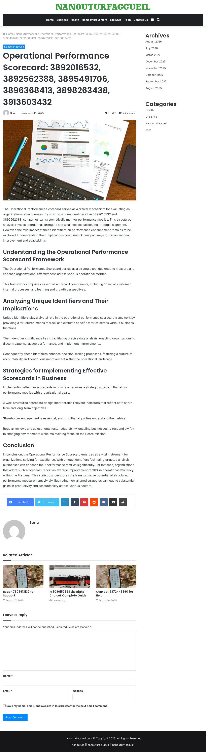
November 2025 (155, 68)
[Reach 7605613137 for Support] (23, 576)
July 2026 (151, 48)
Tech (127, 19)
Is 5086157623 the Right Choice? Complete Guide (68, 593)
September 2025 (156, 81)
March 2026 (153, 54)
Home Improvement (94, 19)
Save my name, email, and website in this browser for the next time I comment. (57, 705)
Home (50, 19)
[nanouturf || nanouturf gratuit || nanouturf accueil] (103, 7)
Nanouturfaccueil (26, 33)
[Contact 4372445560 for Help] (116, 576)
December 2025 (155, 61)
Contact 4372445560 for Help (114, 593)
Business (62, 19)
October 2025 (154, 74)
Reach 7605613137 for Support (19, 593)
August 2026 (153, 41)
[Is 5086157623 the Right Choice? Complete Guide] (69, 576)
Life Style (116, 19)
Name (8, 675)
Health (75, 19)
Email (7, 690)
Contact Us (141, 19)
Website (77, 690)
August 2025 (153, 88)
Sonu (13, 113)
